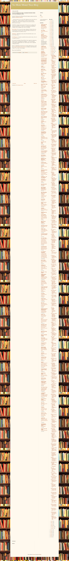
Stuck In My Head (43, 378)
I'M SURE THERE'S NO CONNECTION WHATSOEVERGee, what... (54, 115)
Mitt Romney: (14, 33)
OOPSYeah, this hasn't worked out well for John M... (54, 192)
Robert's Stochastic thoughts (44, 335)
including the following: (19, 17)
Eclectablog (43, 125)
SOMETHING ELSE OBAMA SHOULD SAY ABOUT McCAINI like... (53, 57)
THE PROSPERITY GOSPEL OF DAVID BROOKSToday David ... (53, 211)
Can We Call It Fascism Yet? (44, 32)
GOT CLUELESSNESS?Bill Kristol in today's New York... (54, 131)
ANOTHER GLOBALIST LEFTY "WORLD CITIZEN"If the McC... (53, 163)
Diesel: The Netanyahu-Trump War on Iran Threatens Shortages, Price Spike (44, 173)
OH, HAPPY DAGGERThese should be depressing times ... (53, 411)
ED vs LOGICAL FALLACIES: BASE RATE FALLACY (44, 147)
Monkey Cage (43, 228)
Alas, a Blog (43, 30)
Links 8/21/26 (43, 223)
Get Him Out (43, 75)
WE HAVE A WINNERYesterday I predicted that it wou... (54, 374)
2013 (51, 38)
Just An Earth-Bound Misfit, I (43, 188)
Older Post (35, 83)
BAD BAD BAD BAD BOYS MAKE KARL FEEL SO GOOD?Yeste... (53, 71)
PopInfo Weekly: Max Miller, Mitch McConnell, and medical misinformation (44, 289)
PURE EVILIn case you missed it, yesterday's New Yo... (54, 274)
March (52, 525)
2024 (51, 23)
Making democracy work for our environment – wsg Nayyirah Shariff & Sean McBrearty (43, 127)
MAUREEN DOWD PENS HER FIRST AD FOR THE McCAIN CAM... (54, 82)
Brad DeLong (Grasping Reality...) (44, 81)
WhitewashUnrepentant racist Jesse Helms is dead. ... (54, 477)
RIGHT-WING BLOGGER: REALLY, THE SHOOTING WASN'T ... (53, 120)
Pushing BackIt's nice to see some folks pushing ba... (53, 509)
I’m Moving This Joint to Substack (44, 300)
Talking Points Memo (43, 373)
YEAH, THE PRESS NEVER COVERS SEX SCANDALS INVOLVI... (53, 179)
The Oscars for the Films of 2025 (43, 390)
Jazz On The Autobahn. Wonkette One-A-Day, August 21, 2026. (44, 409)
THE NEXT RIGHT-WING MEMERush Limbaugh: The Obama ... (53, 329)
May (52, 522)
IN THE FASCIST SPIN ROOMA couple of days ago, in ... (53, 154)
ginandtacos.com (43, 145)
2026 (51, 20)
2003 (51, 535)
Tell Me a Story (43, 378)
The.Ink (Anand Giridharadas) (43, 382)
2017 (51, 33)
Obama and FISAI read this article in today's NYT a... (53, 489)
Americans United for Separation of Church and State (44, 60)
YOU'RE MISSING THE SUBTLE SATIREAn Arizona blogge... (54, 319)
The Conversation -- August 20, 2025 (44, 316)
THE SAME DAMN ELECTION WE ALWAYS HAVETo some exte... (54, 338)
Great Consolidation (44, 150)
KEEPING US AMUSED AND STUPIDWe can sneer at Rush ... (53, 334)
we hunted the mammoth (43, 393)
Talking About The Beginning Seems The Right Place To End (44, 248)
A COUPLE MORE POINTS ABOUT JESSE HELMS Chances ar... (54, 449)
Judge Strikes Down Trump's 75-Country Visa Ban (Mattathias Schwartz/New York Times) (44, 217)
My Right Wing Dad (44, 233)
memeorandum (43, 214)
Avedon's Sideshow (44, 62)
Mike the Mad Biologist (43, 222)
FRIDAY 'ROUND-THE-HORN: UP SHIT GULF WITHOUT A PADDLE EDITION (44, 37)
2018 (51, 32)
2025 (51, 22)
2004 (51, 534)
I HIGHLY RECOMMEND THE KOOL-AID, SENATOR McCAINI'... (54, 106)
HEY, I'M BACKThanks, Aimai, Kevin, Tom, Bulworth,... (53, 469)
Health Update (43, 199)
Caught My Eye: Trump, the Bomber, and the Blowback (43, 311)
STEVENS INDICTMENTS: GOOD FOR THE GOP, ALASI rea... (54, 96)
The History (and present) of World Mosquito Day (43, 86)
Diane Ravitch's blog (44, 111)
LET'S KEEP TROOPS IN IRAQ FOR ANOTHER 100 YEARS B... (53, 365)
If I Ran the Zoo (43, 162)
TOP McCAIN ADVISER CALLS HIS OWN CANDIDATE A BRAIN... (53, 406)
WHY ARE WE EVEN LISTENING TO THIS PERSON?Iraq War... (54, 231)
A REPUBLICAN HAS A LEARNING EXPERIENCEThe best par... (54, 421)
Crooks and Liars (43, 94)
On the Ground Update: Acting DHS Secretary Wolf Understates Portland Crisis (44, 267)
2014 (51, 37)
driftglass (42, 120)
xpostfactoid (43, 417)
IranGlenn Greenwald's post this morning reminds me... (54, 496)
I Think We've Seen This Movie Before (43, 152)
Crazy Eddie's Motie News (44, 85)
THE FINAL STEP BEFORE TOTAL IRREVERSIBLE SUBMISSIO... (54, 464)
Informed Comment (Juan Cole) (44, 170)
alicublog (42, 34)
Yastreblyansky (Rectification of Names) (43, 424)
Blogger (40, 554)
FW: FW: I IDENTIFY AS (44, 235)
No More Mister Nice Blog (25, 4)
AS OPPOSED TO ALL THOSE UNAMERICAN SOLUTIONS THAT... (53, 287)
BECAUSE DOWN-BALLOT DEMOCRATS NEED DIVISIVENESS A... (54, 350)
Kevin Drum (43, 199)
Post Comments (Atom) (19, 85)
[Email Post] (23, 52)
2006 (51, 531)
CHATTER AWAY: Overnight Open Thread (43, 180)
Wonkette (42, 406)
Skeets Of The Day (43, 155)
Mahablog (42, 208)
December (52, 47)
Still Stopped (43, 184)
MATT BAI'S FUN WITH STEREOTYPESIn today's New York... (54, 360)
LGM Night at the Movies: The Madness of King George (44, 204)
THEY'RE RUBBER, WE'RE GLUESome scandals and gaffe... (53, 310)
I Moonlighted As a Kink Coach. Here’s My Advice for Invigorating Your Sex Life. (44, 327)
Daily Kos (42, 100)
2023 (51, 25)
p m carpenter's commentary (43, 252)
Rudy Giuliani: (14, 29)
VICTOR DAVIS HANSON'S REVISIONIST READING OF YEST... (53, 454)
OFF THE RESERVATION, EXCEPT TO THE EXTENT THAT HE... (54, 217)
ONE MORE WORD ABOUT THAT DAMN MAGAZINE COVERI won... (53, 261)
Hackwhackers (43, 155)
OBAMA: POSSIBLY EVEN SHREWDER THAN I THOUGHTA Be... (53, 247)
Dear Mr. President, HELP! (43, 122)
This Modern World (44, 387)
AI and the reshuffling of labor (44, 91)
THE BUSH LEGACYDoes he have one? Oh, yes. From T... (54, 188)
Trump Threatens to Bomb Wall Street (43, 189)
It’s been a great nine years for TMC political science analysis (44, 230)
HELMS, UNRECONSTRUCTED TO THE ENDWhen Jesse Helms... (53, 459)
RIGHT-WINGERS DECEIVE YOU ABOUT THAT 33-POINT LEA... (53, 136)
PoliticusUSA (43, 280)
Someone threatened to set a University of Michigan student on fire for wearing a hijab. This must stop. (44, 365)
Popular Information (44, 286)
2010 (51, 43)
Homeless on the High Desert (43, 159)
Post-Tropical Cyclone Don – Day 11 (44, 404)
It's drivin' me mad (43, 63)
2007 (51, 529)
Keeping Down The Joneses (44, 118)
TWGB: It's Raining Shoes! (44, 370)
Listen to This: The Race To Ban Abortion (44, 375)
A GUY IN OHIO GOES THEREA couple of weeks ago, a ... (54, 296)
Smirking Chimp (43, 357)
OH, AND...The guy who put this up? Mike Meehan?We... (53, 265)
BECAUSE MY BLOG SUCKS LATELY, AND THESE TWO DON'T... (53, 396)
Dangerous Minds (43, 101)
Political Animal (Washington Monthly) (43, 275)
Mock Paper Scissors (44, 225)
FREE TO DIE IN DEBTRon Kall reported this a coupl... (53, 445)
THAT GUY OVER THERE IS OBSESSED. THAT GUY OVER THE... (54, 315)
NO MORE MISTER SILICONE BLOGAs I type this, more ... (53, 236)
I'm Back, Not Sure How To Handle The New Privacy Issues (44, 27)
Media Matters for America (44, 213)
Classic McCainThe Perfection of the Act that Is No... (53, 493)
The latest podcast (43, 78)
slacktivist (42, 352)
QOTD (42, 143)
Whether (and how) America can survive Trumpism (44, 48)
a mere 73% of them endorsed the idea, (20, 46)
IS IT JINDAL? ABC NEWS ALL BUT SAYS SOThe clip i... (54, 221)
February (52, 526)
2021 (51, 27)
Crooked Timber (43, 90)
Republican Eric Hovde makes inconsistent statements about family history (44, 54)
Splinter (42, 362)
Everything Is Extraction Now (43, 344)
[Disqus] (24, 68)
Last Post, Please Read (44, 430)
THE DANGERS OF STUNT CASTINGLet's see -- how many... (53, 197)
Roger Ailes (42, 332)
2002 (51, 536)
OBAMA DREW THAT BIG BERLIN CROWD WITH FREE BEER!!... (54, 101)
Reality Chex (43, 314)
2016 (51, 34)
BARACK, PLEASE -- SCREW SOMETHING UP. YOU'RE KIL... (53, 174)
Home (25, 83)
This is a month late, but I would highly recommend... (53, 474)
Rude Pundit (43, 337)
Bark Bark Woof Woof (43, 74)
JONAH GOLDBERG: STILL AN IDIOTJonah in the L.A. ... (53, 206)
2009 (51, 44)
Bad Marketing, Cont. (44, 226)
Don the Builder (43, 426)
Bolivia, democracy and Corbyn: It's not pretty (44, 261)
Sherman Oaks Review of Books (43, 347)
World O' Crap (43, 412)
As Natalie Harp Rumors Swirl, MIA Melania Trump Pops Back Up (44, 283)
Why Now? (42, 402)
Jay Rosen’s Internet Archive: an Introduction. (44, 295)
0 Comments (26, 52)
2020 (51, 29)
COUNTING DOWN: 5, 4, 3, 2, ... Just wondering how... (54, 382)
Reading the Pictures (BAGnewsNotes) (44, 309)
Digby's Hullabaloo (44, 116)
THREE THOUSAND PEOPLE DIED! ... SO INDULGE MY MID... (54, 344)
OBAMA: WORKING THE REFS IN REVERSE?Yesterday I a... (54, 158)
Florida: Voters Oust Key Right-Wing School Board (44, 113)
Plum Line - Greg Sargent (44, 272)
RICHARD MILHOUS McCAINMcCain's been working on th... (54, 141)
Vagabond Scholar (44, 388)
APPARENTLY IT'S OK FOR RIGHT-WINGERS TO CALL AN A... (53, 386)
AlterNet (42, 40)
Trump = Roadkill (43, 109)
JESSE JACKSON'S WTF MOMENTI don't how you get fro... (54, 416)
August (52, 52)
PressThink (43, 293)
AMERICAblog (43, 46)
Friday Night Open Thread (43, 71)
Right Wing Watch (44, 331)
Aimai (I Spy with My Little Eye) (44, 25)
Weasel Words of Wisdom (43, 399)
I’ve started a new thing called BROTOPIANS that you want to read (44, 395)
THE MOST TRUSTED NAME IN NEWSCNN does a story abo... (54, 184)
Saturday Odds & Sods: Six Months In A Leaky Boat (44, 138)
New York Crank (43, 238)
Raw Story (42, 302)
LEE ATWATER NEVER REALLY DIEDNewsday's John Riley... (53, 66)
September (52, 51)
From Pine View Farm (43, 142)
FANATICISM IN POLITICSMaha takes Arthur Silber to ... (53, 513)
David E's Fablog (43, 108)
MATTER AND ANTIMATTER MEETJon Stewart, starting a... (53, 305)
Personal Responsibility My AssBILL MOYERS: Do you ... (53, 485)
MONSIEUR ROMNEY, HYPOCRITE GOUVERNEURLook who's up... (54, 401)
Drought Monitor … (44, 160)
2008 (51, 45)
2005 (51, 532)
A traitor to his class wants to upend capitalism (44, 384)
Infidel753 (42, 165)
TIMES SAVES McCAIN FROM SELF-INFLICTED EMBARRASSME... (53, 226)
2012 (51, 40)
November (52, 48)
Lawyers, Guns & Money (43, 203)
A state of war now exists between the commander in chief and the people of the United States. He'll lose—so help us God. (44, 255)
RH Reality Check (44, 324)
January (52, 528)
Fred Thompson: (15, 36)
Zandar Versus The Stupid (44, 429)
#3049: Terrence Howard (43, 134)
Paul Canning (43, 260)
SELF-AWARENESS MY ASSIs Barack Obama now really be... (53, 425)
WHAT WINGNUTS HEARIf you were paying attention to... (53, 62)
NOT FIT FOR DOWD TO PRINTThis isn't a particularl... (53, 300)
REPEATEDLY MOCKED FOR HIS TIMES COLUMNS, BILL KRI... (53, 241)
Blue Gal (42, 77)
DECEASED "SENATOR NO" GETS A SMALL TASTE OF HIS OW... (54, 430)
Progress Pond (43, 298)
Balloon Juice (43, 69)
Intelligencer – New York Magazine (44, 177)
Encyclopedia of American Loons (43, 132)
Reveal (42, 318)
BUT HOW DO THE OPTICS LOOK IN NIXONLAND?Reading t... (53, 202)
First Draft (42, 136)
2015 (51, 36)
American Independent (43, 52)
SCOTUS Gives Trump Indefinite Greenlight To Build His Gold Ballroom (44, 96)
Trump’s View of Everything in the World (43, 358)
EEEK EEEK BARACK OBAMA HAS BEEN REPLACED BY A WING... (53, 435)
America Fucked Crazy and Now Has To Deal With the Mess (44, 339)
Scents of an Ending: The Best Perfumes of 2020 (44, 349)
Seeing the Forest (43, 342)
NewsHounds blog (44, 246)
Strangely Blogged (44, 368)
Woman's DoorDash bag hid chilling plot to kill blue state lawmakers (44, 305)
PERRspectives (43, 265)
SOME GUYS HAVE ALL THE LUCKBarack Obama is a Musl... (53, 87)
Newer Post (14, 83)
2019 (51, 30)
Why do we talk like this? (44, 167)
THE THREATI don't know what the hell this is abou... (53, 92)
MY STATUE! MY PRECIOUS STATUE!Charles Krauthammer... (54, 278)
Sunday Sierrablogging (44, 163)
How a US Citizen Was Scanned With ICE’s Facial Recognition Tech (44, 321)
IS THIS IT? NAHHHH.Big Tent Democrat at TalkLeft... (54, 256)
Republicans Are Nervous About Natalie (44, 209)
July (51, 54)
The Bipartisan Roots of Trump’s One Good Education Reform (44, 277)
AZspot (42, 66)
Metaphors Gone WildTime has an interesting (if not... (54, 481)
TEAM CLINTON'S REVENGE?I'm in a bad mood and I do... (53, 391)
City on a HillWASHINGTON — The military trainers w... (53, 501)
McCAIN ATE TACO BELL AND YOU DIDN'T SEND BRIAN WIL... (53, 282)
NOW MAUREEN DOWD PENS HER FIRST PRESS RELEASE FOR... (53, 76)
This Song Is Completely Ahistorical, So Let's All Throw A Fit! (44, 195)
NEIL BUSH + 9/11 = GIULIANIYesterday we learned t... (54, 252)
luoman (34, 554)
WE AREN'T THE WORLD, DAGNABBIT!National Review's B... (53, 169)
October (52, 49)
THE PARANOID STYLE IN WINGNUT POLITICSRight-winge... (54, 292)
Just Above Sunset (44, 184)
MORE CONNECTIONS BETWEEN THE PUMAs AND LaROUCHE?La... (54, 126)
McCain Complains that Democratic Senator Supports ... (54, 505)
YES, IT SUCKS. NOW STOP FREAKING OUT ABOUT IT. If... (53, 355)
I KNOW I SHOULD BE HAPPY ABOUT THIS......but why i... (54, 518)
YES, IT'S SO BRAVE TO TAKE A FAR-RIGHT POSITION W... (53, 110)
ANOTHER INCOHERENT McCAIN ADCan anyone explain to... (54, 441)
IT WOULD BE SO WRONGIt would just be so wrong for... (54, 378)
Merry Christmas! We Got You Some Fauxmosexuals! (44, 414)
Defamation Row (43, 400)
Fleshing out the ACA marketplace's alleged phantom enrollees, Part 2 (44, 420)
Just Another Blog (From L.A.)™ (44, 193)
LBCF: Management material (44, 354)
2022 (51, 26)
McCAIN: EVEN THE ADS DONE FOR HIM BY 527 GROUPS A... (53, 150)
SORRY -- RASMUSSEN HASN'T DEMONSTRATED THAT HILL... (53, 324)
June (52, 521)
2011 (51, 41)
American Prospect (44, 58)
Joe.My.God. (43, 179)
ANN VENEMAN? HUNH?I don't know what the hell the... (53, 145)
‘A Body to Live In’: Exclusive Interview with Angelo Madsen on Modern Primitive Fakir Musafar (44, 104)
